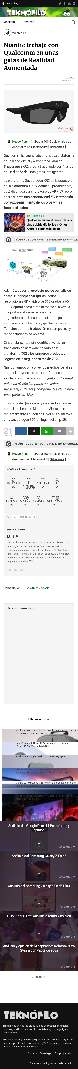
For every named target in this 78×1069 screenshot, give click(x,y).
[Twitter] (60, 3)
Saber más (57, 147)
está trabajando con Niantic (52, 166)
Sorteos (32, 1053)
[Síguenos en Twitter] (10, 570)
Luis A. (71, 78)
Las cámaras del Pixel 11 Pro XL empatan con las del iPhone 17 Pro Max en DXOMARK (44, 745)
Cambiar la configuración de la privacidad (52, 1063)
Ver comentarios (24, 517)
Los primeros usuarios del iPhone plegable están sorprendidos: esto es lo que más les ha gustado (42, 771)
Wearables (19, 33)
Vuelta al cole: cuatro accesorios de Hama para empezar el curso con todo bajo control (46, 731)
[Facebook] (64, 3)
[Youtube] (69, 3)
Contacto (70, 1053)
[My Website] (22, 570)
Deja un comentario (37, 588)
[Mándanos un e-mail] (16, 570)
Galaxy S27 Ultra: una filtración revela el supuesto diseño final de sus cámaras (46, 784)
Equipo (58, 1053)
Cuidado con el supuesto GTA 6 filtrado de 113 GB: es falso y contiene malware (44, 797)
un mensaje (32, 1046)
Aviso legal (46, 1053)
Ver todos (37, 976)
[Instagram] (74, 3)
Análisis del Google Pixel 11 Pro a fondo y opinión (41, 756)
